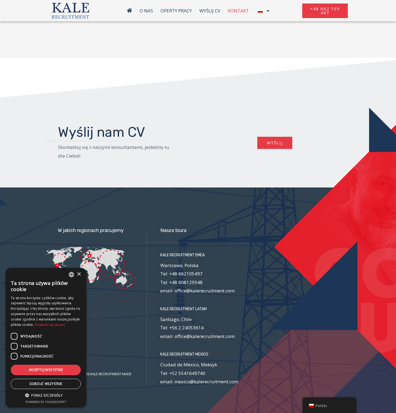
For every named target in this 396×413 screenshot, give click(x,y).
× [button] (79, 274)
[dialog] (45, 338)
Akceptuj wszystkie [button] (46, 369)
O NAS (146, 10)
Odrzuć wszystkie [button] (45, 383)
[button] (325, 11)
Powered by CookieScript (46, 402)
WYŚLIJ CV (209, 10)
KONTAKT (238, 10)
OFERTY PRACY (176, 10)
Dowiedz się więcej (50, 324)
